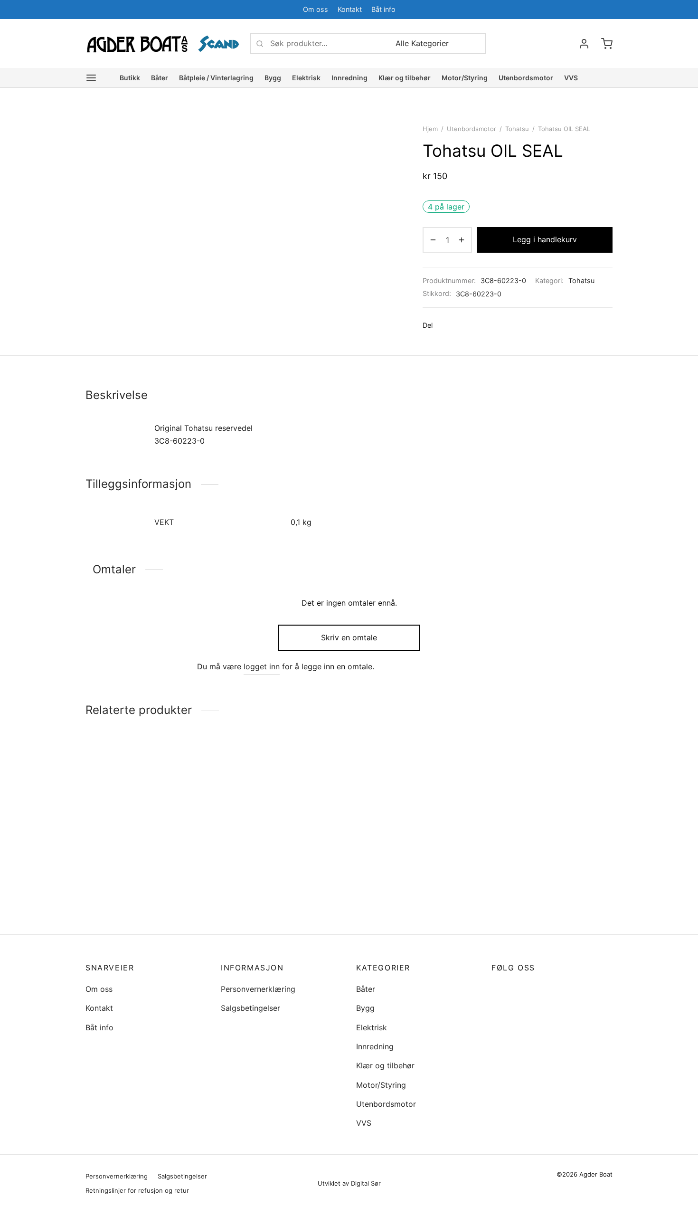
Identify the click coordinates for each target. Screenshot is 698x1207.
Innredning (349, 78)
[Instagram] (517, 989)
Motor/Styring (465, 78)
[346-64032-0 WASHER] (281, 823)
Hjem (430, 129)
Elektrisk (306, 78)
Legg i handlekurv (545, 239)
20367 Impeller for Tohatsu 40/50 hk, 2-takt (405, 900)
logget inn (262, 666)
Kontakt (350, 9)
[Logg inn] (584, 43)
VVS (571, 78)
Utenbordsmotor (526, 78)
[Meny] (91, 77)
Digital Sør (366, 1183)
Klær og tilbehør (404, 78)
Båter (159, 78)
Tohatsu (517, 129)
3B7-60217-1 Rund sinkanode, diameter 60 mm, (138, 900)
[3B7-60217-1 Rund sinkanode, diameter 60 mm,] (146, 823)
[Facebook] (586, 9)
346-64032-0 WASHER (262, 896)
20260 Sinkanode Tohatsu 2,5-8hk (547, 900)
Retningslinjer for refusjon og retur (137, 1190)
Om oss (315, 9)
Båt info (383, 9)
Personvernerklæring (258, 989)
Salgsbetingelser (250, 1008)
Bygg (272, 78)
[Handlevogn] (607, 43)
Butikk (130, 78)
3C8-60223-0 (478, 294)
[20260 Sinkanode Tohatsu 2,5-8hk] (552, 823)
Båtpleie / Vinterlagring (216, 78)
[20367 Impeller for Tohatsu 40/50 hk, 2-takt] (416, 823)
